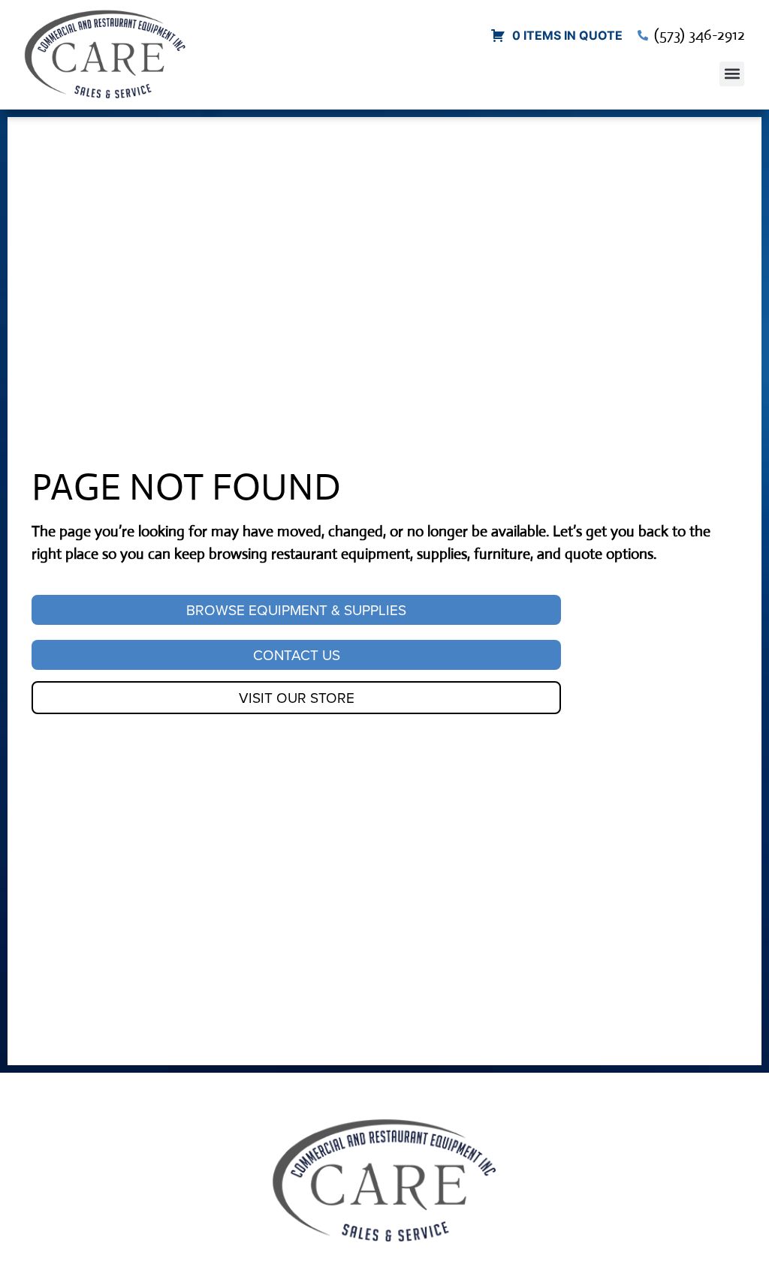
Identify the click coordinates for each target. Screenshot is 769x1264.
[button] (731, 74)
